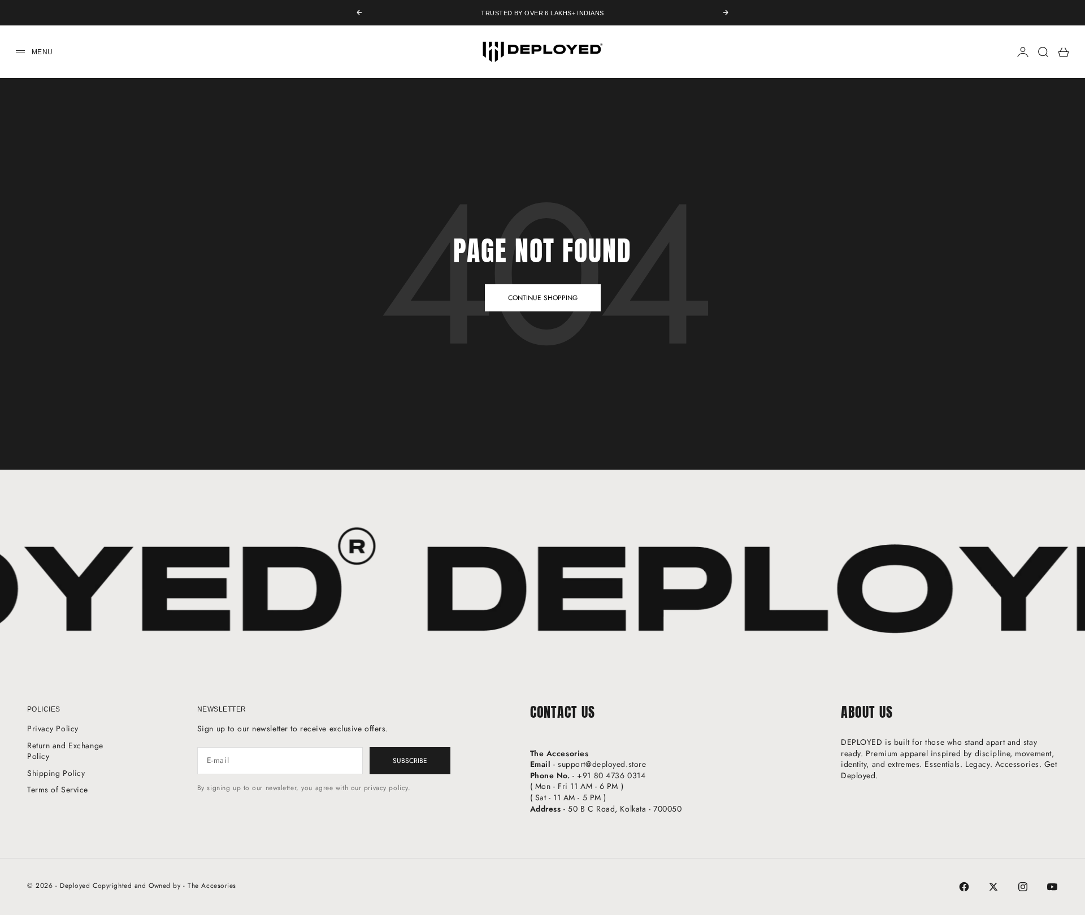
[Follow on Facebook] (964, 886)
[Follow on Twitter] (993, 886)
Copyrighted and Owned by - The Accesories (164, 886)
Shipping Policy (56, 773)
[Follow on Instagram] (1022, 886)
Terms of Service (57, 789)
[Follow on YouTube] (1052, 886)
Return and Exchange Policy (65, 751)
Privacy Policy (53, 728)
